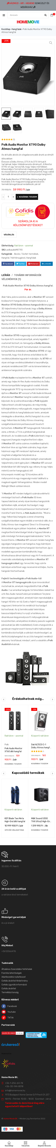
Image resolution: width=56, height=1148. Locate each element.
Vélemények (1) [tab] (11, 279)
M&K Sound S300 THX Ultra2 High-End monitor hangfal (41, 821)
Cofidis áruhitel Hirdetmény (14, 981)
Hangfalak (17, 29)
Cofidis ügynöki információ (14, 984)
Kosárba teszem (28, 197)
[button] (51, 43)
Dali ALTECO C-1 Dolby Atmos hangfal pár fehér (41, 747)
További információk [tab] (27, 275)
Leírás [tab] (5, 275)
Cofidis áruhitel (8, 988)
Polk (7, 744)
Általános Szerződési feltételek (16, 969)
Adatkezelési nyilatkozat (13, 977)
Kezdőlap (5, 29)
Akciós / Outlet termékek (26, 254)
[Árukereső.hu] (10, 1045)
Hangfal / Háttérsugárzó (13, 258)
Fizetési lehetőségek (11, 973)
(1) (14, 139)
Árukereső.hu (6, 1053)
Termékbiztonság (10, 992)
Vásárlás (9, 235)
